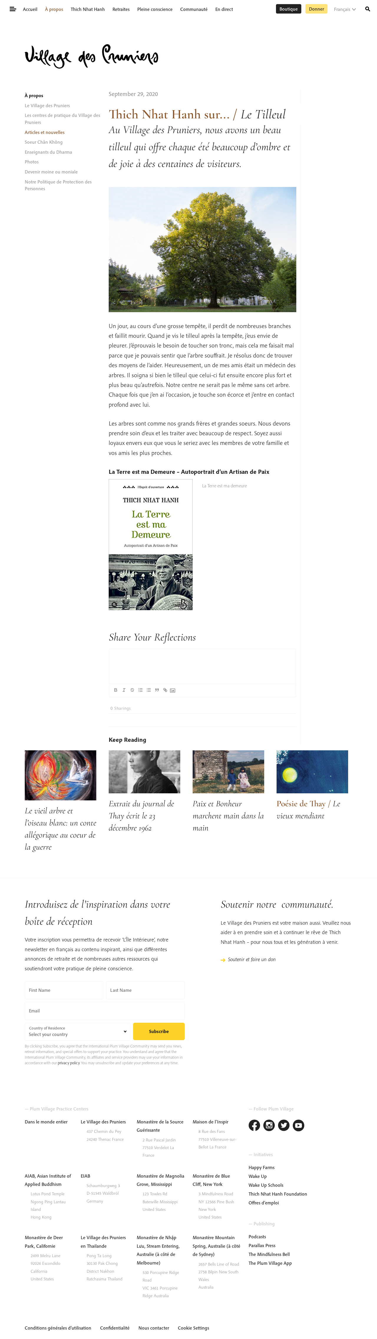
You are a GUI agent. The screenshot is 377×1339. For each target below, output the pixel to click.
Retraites (121, 9)
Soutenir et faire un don (252, 959)
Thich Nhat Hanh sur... (169, 114)
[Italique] (124, 690)
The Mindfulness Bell (269, 1254)
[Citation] (157, 690)
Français (342, 9)
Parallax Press (262, 1245)
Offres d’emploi (264, 1203)
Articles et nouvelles (45, 132)
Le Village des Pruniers (47, 105)
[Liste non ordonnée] (149, 690)
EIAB (85, 1176)
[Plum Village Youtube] (299, 1126)
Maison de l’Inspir (210, 1122)
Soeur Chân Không (44, 142)
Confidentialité (115, 1328)
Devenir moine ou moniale (51, 172)
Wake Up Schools (266, 1185)
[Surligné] (132, 690)
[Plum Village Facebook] (254, 1126)
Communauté (194, 9)
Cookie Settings (193, 1328)
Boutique (289, 9)
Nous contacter (153, 1328)
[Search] (368, 8)
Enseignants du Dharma (48, 152)
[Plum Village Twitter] (284, 1126)
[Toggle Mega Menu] (12, 8)
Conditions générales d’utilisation (58, 1328)
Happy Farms (262, 1167)
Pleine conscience (155, 9)
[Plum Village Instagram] (269, 1126)
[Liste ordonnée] (140, 690)
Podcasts (257, 1236)
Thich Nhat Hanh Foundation (278, 1194)
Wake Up (258, 1176)
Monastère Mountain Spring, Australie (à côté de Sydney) (216, 1245)
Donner (316, 9)
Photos (32, 162)
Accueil (30, 9)
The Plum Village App (270, 1263)
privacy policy (69, 1062)
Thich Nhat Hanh (88, 9)
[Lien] (165, 690)
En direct (224, 9)
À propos (54, 9)
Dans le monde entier (46, 1122)
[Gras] (116, 690)
